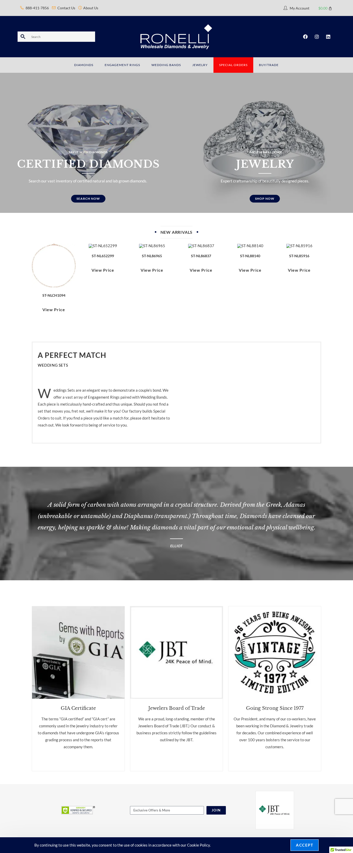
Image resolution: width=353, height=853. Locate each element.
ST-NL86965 (152, 256)
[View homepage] (176, 36)
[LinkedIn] (328, 36)
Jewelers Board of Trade (176, 708)
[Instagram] (316, 36)
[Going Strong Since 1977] (274, 652)
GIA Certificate (78, 708)
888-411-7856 (37, 8)
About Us (90, 8)
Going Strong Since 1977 (275, 708)
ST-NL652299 (103, 256)
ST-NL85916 (299, 256)
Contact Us (66, 8)
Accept (304, 845)
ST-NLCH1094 (53, 295)
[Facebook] (305, 36)
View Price (53, 309)
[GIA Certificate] (78, 652)
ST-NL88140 (250, 256)
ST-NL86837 (201, 256)
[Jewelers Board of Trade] (176, 652)
